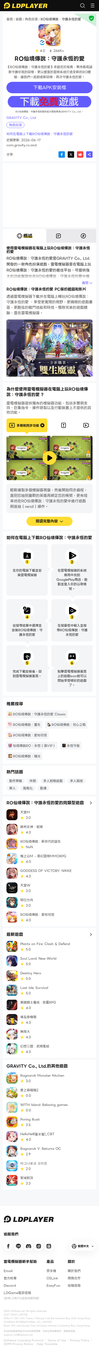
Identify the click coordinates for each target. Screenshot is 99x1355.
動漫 (43, 788)
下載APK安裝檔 (49, 87)
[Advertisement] (49, 195)
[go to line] (18, 1246)
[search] (82, 5)
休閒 (32, 780)
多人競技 (76, 780)
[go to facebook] (8, 1246)
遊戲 (19, 19)
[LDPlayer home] (25, 5)
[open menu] (92, 5)
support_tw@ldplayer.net (18, 1335)
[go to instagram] (38, 1246)
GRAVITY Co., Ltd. (21, 118)
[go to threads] (48, 1246)
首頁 (9, 19)
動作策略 (15, 780)
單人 (12, 788)
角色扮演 (31, 19)
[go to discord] (28, 1246)
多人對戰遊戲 (53, 780)
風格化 (28, 788)
